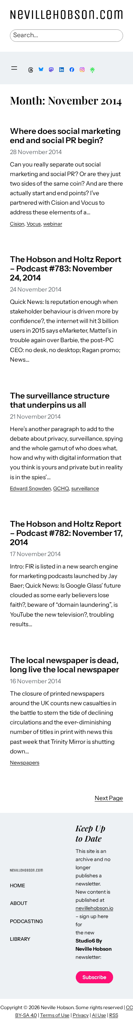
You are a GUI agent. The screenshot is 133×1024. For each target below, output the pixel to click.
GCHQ (61, 488)
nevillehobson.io (94, 908)
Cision (17, 224)
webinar (52, 224)
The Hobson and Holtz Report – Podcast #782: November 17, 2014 (66, 533)
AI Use (99, 1015)
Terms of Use (55, 1015)
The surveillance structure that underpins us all (60, 400)
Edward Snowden (30, 488)
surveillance (85, 488)
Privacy (81, 1015)
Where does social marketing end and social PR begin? (65, 135)
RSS (113, 1015)
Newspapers (24, 762)
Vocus (34, 224)
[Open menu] (14, 68)
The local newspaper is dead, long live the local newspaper (64, 665)
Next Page (109, 798)
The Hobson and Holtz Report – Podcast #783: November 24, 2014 (65, 269)
